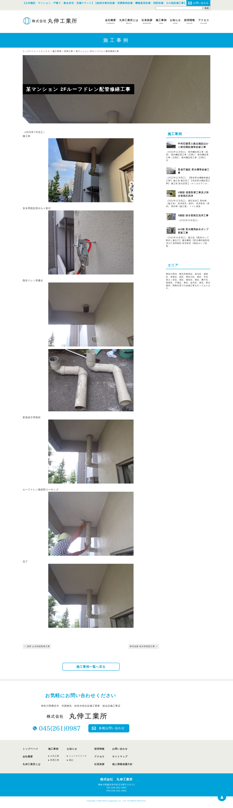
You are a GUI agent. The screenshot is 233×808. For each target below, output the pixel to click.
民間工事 (68, 51)
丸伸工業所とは (128, 21)
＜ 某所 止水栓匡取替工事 (37, 646)
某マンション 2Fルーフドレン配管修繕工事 (97, 51)
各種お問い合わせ (112, 728)
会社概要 (110, 21)
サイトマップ (120, 756)
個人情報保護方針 (122, 764)
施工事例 (161, 21)
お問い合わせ (201, 3)
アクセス (203, 21)
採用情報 (189, 21)
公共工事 (54, 756)
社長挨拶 (147, 21)
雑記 (71, 760)
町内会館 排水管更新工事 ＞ (144, 646)
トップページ (30, 748)
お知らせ (175, 21)
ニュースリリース (78, 756)
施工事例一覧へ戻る (91, 666)
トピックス (44, 51)
